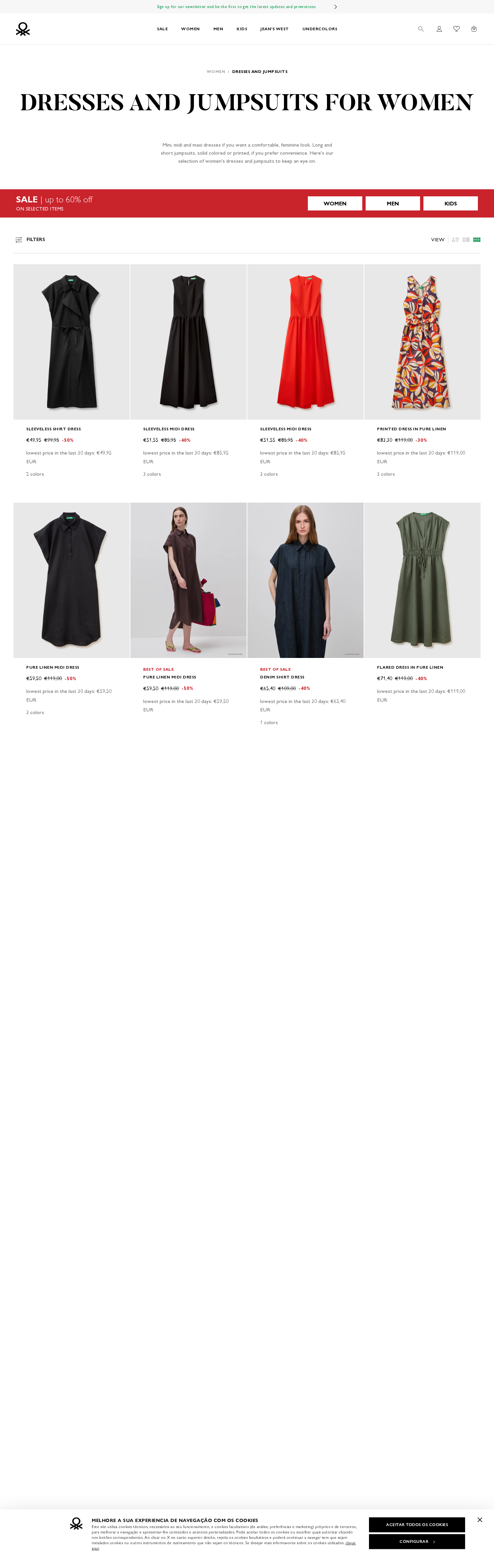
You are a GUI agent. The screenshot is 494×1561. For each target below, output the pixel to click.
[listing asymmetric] (455, 239)
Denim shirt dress (282, 676)
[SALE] (247, 203)
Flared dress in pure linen (410, 667)
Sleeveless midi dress (169, 428)
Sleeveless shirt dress (53, 428)
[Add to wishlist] (24, 273)
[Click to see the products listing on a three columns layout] (477, 239)
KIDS (242, 28)
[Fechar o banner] (480, 1519)
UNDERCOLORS (319, 28)
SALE (162, 28)
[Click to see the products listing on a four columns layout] (466, 239)
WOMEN (190, 28)
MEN (218, 28)
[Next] (335, 6)
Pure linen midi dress (52, 667)
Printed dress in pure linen (411, 428)
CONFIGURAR (414, 1541)
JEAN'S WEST (274, 28)
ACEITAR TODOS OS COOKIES (417, 1524)
